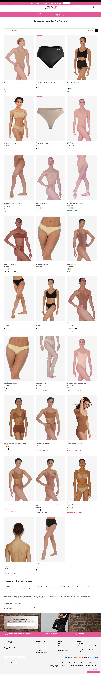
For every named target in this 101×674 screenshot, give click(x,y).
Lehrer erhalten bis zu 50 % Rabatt (42, 648)
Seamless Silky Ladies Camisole (73, 264)
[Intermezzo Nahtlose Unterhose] (50, 358)
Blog (59, 643)
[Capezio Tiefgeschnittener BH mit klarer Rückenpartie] (19, 417)
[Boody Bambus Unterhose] (19, 298)
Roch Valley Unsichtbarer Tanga (10, 383)
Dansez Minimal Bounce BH (73, 82)
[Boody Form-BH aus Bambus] (50, 298)
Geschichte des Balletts (62, 648)
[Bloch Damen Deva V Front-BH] (50, 177)
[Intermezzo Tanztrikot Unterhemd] (82, 118)
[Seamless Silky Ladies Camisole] (82, 238)
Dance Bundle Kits (80, 643)
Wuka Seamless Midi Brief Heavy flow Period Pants (46, 82)
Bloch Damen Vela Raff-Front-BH (10, 264)
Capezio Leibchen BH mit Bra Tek (42, 443)
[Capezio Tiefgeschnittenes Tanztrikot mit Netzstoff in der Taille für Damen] (50, 478)
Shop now (66, 3)
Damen (30, 10)
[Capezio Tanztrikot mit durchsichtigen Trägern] (82, 358)
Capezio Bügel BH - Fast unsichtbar (74, 504)
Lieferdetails (62, 662)
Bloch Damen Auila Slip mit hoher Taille (75, 203)
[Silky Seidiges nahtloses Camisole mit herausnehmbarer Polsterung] (19, 57)
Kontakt (37, 643)
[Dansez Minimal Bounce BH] (82, 57)
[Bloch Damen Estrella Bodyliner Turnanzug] (82, 298)
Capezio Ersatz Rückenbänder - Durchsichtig (13, 565)
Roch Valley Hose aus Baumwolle (42, 565)
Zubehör (58, 10)
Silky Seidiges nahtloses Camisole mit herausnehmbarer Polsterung (17, 82)
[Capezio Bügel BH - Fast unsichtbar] (82, 478)
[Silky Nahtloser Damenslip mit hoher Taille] (19, 177)
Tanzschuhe (42, 10)
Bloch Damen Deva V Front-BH (42, 203)
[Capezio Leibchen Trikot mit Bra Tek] (82, 417)
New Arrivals (25, 10)
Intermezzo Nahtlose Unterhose (42, 383)
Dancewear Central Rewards (41, 652)
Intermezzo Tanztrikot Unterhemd (74, 143)
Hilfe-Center (95, 669)
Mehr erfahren (19, 0)
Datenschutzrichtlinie (93, 662)
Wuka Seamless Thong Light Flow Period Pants (45, 143)
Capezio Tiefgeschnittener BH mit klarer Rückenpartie (15, 443)
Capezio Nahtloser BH (8, 504)
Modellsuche (38, 650)
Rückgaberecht (69, 662)
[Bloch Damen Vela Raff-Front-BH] (19, 238)
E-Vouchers (79, 651)
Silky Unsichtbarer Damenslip (42, 264)
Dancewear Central (10, 662)
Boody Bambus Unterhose (9, 323)
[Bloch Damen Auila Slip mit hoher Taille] (82, 177)
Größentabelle (61, 645)
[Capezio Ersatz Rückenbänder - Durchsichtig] (19, 539)
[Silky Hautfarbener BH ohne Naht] (19, 118)
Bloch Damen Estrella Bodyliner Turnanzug (76, 323)
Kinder (35, 10)
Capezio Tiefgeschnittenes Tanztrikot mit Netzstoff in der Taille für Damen (49, 505)
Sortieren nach (14, 30)
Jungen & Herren (50, 10)
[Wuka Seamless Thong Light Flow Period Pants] (50, 118)
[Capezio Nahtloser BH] (19, 478)
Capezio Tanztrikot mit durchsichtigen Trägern (76, 383)
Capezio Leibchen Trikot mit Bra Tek (74, 443)
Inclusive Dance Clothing (63, 650)
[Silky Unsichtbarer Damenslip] (50, 238)
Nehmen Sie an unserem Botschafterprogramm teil (86, 649)
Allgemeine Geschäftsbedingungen (80, 662)
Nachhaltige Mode (71, 10)
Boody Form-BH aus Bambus (42, 323)
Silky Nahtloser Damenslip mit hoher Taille (12, 203)
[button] (96, 7)
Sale (77, 10)
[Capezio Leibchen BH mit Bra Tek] (50, 417)
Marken (64, 10)
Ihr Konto (37, 645)
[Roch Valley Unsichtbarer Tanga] (19, 358)
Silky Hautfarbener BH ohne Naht (10, 143)
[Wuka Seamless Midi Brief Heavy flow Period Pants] (50, 57)
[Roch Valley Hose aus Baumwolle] (50, 539)
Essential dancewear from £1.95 (55, 3)
